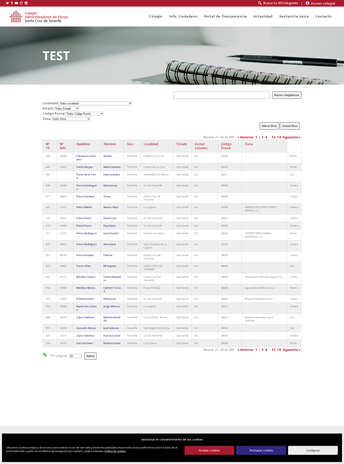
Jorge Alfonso (112, 306)
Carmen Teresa (112, 289)
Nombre (110, 144)
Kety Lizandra (112, 174)
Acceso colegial (323, 3)
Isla (131, 144)
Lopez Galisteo (85, 317)
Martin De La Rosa (86, 307)
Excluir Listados (201, 146)
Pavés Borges (84, 167)
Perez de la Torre (86, 176)
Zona (47, 118)
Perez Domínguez (86, 187)
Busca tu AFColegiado (280, 3)
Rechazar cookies (261, 450)
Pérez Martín (84, 207)
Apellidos (83, 144)
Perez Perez (83, 218)
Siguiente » (291, 137)
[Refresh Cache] (45, 355)
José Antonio (111, 328)
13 (273, 137)
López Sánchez (85, 335)
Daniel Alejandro (112, 278)
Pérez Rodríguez (86, 233)
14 (279, 137)
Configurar (313, 450)
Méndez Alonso (85, 288)
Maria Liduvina (112, 167)
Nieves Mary (111, 207)
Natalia (108, 156)
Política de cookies (115, 451)
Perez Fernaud (85, 196)
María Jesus (110, 185)
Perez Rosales (85, 255)
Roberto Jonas (112, 343)
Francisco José (112, 335)
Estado (48, 108)
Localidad (50, 103)
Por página (58, 355)
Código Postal (54, 113)
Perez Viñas (83, 266)
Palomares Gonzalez (86, 157)
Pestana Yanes (85, 299)
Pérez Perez (83, 225)
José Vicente (111, 233)
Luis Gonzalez (84, 343)
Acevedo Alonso (86, 328)
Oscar (107, 196)
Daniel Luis (110, 218)
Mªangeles (110, 266)
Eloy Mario (110, 225)
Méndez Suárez (86, 277)
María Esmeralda (112, 318)
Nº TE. (48, 146)
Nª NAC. (63, 146)
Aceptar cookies (209, 450)
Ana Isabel (110, 244)
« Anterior (245, 137)
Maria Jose (110, 299)
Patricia (108, 255)
